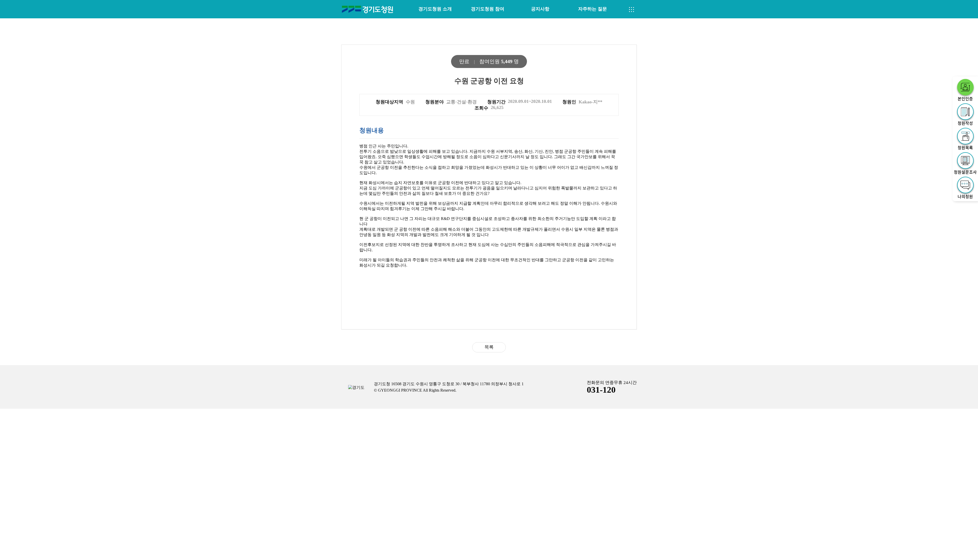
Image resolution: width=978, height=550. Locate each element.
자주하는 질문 (592, 8)
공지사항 (540, 8)
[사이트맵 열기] (631, 9)
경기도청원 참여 (487, 8)
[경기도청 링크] (356, 387)
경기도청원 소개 (435, 8)
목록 (489, 347)
